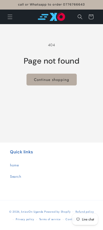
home (14, 165)
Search (15, 176)
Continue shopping (51, 79)
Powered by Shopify (57, 211)
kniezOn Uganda (32, 211)
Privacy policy (25, 219)
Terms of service (50, 219)
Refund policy (85, 212)
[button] (10, 16)
